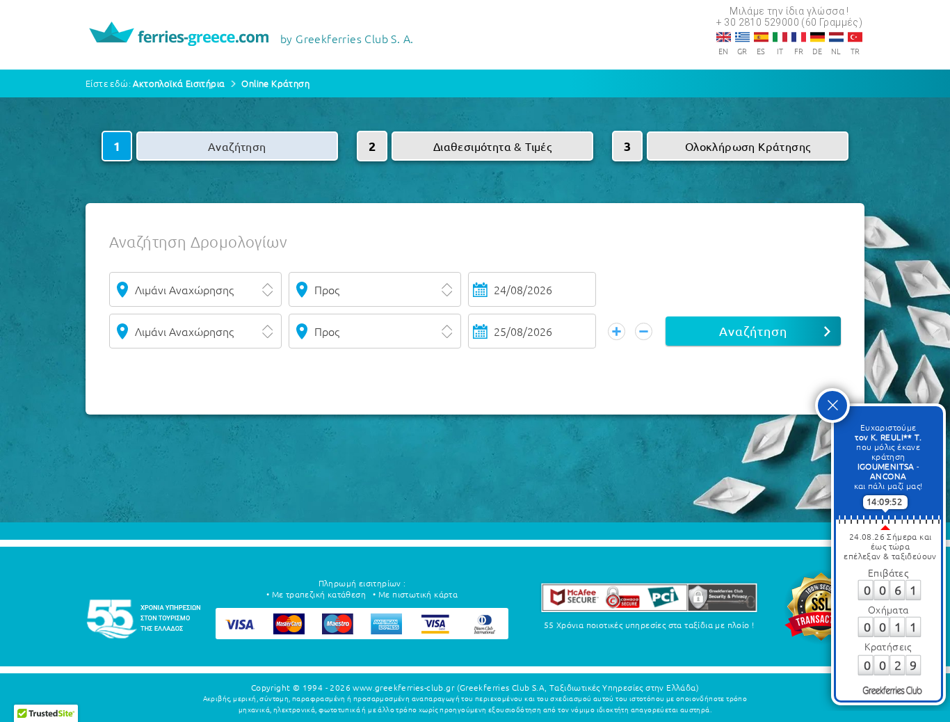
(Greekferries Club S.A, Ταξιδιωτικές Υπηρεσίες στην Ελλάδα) (578, 687)
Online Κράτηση (275, 83)
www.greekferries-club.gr (403, 687)
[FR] (798, 37)
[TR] (855, 37)
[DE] (817, 37)
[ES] (761, 37)
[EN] (723, 37)
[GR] (742, 37)
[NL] (836, 37)
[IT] (780, 37)
